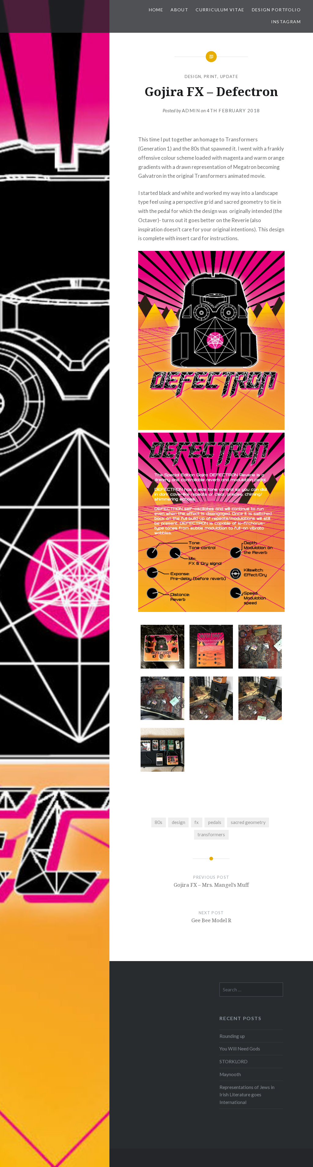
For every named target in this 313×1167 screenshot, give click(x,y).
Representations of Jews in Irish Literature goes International (246, 1094)
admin (191, 110)
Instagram (286, 21)
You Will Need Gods (239, 1048)
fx (196, 822)
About (179, 9)
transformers (211, 834)
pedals (214, 822)
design (193, 76)
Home (156, 9)
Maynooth (230, 1074)
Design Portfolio (276, 9)
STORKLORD (233, 1061)
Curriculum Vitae (220, 9)
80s (158, 822)
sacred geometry (248, 822)
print (211, 76)
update (229, 76)
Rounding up (232, 1036)
